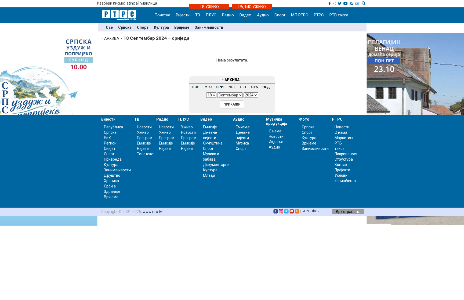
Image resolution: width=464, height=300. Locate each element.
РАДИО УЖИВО (252, 7)
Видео (245, 15)
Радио (228, 15)
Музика (242, 143)
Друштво (112, 175)
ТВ (197, 15)
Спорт (279, 15)
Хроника (111, 181)
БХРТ (306, 211)
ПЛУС (211, 15)
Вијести (183, 15)
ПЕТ (243, 87)
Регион (110, 143)
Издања (276, 142)
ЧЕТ (232, 87)
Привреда (113, 159)
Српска (125, 27)
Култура (161, 27)
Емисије (144, 143)
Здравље (112, 191)
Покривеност (346, 154)
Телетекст (146, 154)
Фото (304, 119)
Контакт (342, 164)
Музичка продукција (276, 121)
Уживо (143, 132)
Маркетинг (344, 138)
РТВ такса (338, 15)
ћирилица (148, 3)
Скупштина (213, 143)
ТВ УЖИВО (209, 7)
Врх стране (346, 211)
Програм (144, 138)
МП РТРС (299, 15)
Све (109, 27)
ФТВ (315, 211)
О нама (275, 131)
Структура (344, 159)
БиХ (107, 138)
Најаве (143, 148)
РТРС (319, 15)
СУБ (254, 87)
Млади (209, 175)
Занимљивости (209, 27)
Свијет (109, 148)
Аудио (263, 15)
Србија (110, 186)
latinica (132, 3)
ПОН (196, 87)
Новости (144, 127)
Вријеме (181, 27)
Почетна (162, 15)
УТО (208, 87)
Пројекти (342, 170)
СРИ (220, 87)
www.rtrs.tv (152, 211)
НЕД (266, 87)
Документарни (216, 164)
